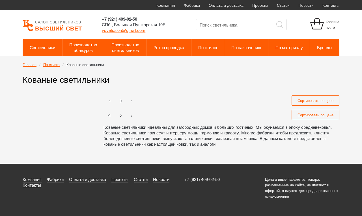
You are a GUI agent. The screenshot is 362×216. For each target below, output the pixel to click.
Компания (165, 5)
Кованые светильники (85, 64)
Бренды (324, 47)
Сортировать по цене (315, 100)
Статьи (283, 5)
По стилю (207, 47)
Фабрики (192, 5)
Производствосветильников (125, 47)
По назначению (246, 47)
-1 (109, 100)
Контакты (330, 5)
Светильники (42, 47)
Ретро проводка (169, 47)
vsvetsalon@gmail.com (123, 30)
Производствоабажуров (83, 47)
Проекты (260, 5)
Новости (306, 5)
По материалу (289, 47)
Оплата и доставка (226, 5)
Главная (29, 64)
